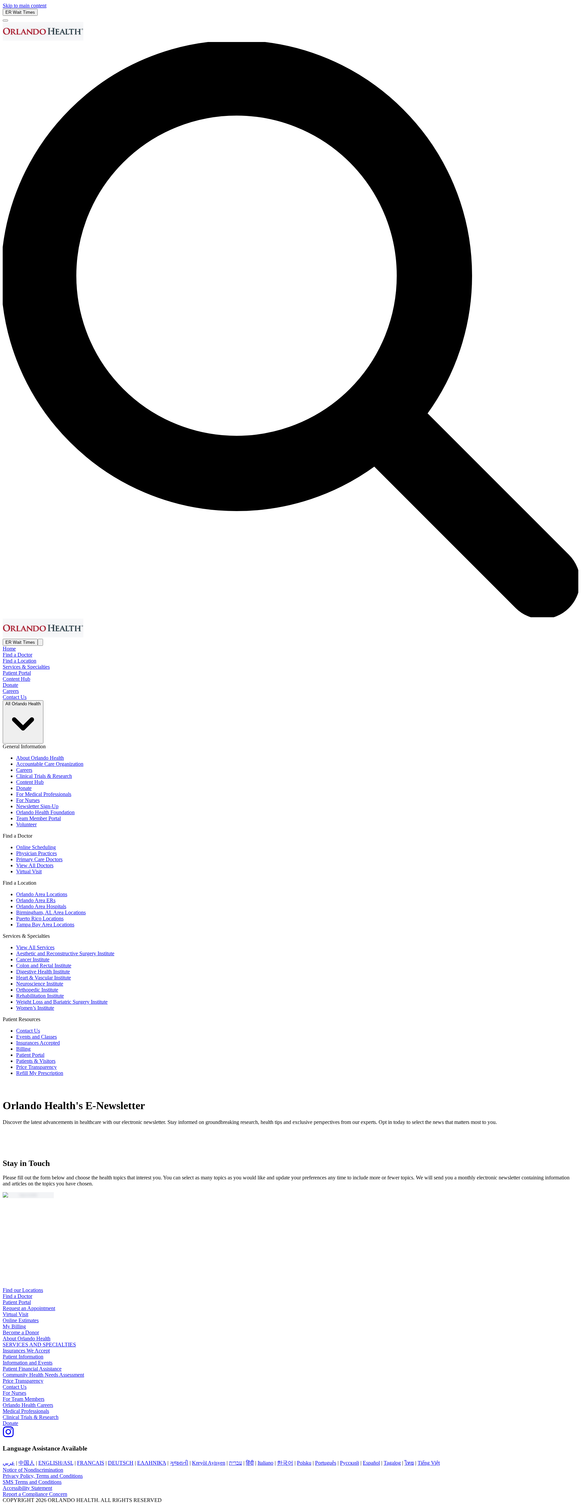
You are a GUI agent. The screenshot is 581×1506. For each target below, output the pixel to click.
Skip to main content (24, 5)
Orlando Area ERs (35, 900)
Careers (11, 691)
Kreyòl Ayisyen (208, 1463)
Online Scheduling (36, 847)
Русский (349, 1463)
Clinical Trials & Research (44, 776)
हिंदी (250, 1463)
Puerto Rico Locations (40, 918)
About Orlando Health (40, 758)
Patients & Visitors (35, 1061)
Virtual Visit (29, 871)
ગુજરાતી (179, 1463)
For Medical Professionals (43, 794)
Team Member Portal (38, 818)
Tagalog (392, 1463)
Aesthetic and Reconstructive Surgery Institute (65, 953)
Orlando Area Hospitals (41, 906)
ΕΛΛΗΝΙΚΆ (151, 1463)
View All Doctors (34, 865)
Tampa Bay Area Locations (45, 924)
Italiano (265, 1463)
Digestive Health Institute (43, 971)
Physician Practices (36, 853)
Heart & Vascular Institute (43, 977)
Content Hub (16, 679)
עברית (235, 1463)
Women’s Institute (35, 1008)
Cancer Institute (32, 959)
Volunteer (26, 824)
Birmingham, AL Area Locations (51, 912)
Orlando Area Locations (41, 894)
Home (9, 649)
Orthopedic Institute (37, 990)
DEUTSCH (120, 1463)
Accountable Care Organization (49, 764)
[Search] (40, 642)
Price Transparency (36, 1067)
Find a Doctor (17, 655)
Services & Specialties (26, 667)
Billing (23, 1049)
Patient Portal (17, 673)
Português (325, 1463)
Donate (10, 685)
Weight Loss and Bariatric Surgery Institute (62, 1002)
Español (371, 1463)
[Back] (5, 20)
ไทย (409, 1463)
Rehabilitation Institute (40, 996)
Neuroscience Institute (39, 984)
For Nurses (28, 800)
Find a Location (19, 661)
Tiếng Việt (429, 1463)
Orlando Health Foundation (45, 812)
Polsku (304, 1463)
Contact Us (15, 697)
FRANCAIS (90, 1463)
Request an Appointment (29, 1308)
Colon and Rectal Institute (43, 965)
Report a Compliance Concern (35, 1494)
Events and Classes (36, 1037)
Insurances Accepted (38, 1043)
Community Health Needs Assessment (43, 1375)
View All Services (35, 947)
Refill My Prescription (39, 1073)
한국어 (285, 1463)
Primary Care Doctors (39, 859)
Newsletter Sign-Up (37, 806)
